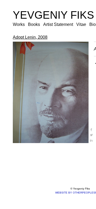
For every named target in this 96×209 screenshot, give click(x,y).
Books (34, 24)
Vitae (81, 24)
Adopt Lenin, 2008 (30, 37)
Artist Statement (58, 24)
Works (19, 24)
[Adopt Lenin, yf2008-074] (51, 92)
